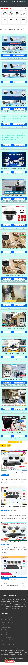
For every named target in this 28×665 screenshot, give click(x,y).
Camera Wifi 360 (5, 619)
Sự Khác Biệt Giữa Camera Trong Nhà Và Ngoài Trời (14, 121)
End (9, 445)
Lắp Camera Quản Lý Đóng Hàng (14, 248)
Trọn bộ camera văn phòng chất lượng (11, 576)
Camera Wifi (4, 630)
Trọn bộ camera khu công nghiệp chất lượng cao (13, 507)
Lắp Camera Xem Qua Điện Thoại (14, 432)
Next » (3, 445)
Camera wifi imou (5, 632)
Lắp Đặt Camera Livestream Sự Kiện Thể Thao (14, 142)
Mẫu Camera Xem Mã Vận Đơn (14, 222)
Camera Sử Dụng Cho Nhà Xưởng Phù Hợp (14, 195)
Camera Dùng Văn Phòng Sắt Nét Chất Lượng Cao (14, 541)
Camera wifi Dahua (6, 637)
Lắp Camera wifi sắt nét (7, 624)
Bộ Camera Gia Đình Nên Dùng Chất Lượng (12, 472)
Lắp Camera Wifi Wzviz (7, 627)
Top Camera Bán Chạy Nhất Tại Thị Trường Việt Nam (14, 168)
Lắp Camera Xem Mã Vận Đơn (14, 302)
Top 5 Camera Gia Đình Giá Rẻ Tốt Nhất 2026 (14, 105)
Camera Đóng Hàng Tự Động (14, 52)
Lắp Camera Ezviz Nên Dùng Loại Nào (14, 78)
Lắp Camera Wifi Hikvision (8, 640)
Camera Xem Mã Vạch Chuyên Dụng (14, 275)
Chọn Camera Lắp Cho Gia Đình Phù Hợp (14, 328)
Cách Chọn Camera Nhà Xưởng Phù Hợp (14, 406)
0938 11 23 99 (9, 1)
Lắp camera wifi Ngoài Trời (8, 622)
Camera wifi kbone (6, 635)
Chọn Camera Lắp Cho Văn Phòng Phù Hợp (14, 379)
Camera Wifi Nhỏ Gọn (6, 617)
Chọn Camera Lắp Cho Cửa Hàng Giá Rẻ (14, 353)
